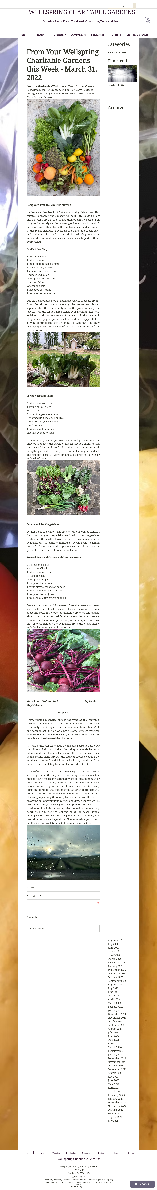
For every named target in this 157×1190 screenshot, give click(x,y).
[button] (148, 20)
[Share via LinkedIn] (40, 895)
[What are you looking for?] (134, 5)
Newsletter (31, 887)
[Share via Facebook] (28, 895)
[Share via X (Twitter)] (34, 895)
